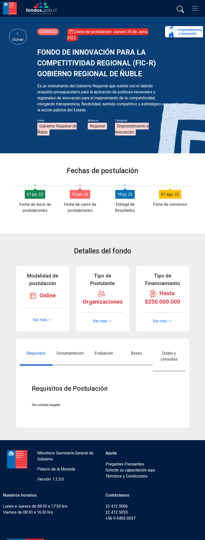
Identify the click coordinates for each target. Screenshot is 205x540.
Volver (18, 39)
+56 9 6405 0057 (121, 518)
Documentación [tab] (70, 353)
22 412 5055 (117, 512)
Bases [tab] (136, 353)
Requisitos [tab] (36, 353)
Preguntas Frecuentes (125, 464)
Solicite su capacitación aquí (130, 470)
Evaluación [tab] (103, 353)
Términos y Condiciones (127, 476)
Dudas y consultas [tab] (169, 356)
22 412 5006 (117, 506)
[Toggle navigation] (195, 8)
